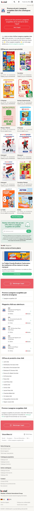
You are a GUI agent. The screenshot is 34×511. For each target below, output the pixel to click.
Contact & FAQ (4, 481)
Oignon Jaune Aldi (8, 402)
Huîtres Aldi (6, 384)
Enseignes (9, 438)
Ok (29, 231)
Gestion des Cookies (22, 504)
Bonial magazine (5, 451)
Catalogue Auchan (5, 470)
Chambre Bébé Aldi (8, 393)
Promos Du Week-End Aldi (10, 373)
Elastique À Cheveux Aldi (10, 370)
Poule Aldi (6, 379)
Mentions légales (5, 502)
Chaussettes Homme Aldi (10, 399)
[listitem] (9, 64)
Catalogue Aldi (4, 475)
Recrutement (4, 486)
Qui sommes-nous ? (6, 448)
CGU (2, 504)
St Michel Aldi (7, 376)
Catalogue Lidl (4, 459)
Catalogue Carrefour (6, 464)
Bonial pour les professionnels (8, 483)
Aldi (27, 438)
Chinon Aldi (6, 387)
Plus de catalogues (17, 216)
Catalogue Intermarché (6, 472)
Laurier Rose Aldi (8, 390)
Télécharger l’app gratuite (7, 453)
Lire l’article (17, 274)
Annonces (29, 5)
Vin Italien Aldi (7, 396)
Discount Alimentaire (19, 438)
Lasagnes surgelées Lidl (10, 298)
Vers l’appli (17, 27)
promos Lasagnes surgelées (16, 44)
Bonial (3, 438)
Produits (4, 440)
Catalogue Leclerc (5, 462)
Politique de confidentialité (23, 502)
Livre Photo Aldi (7, 382)
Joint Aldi (6, 362)
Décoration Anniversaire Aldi (11, 367)
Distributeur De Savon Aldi (10, 364)
